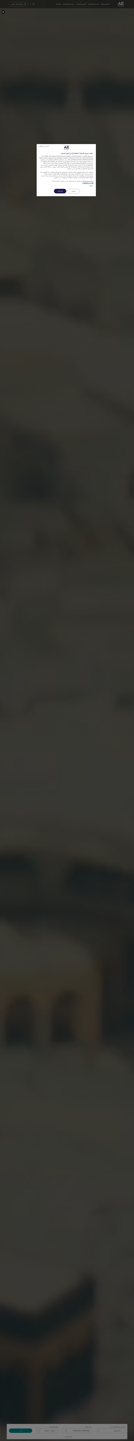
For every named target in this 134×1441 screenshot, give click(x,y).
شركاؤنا (91, 185)
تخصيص (74, 191)
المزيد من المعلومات (88, 183)
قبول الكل (60, 191)
